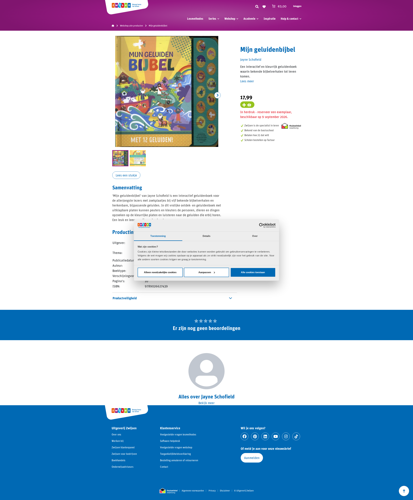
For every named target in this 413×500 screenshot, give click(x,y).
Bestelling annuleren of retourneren (179, 460)
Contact (164, 466)
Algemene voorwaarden (193, 490)
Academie (249, 19)
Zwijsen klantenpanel (123, 447)
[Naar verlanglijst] (264, 6)
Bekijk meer (206, 403)
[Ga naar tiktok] (296, 436)
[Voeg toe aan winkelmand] (247, 104)
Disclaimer (225, 490)
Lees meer (247, 81)
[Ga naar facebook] (244, 436)
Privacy (212, 490)
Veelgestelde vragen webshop (176, 447)
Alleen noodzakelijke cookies (160, 272)
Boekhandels (118, 460)
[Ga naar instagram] (286, 436)
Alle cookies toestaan (253, 272)
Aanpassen (204, 272)
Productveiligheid (125, 298)
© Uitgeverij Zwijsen (244, 490)
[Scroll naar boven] (404, 491)
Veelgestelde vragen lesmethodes (178, 434)
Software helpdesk (170, 441)
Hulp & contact (289, 19)
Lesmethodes (195, 19)
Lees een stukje (126, 175)
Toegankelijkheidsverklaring (175, 453)
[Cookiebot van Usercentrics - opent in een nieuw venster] (261, 225)
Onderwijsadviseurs (122, 466)
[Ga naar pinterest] (255, 436)
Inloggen (297, 6)
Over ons (116, 434)
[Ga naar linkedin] (265, 436)
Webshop (229, 19)
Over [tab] (255, 236)
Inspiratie (270, 19)
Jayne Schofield (250, 59)
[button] (217, 95)
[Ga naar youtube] (275, 436)
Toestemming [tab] (158, 236)
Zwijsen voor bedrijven (124, 453)
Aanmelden (252, 458)
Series (212, 19)
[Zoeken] (257, 6)
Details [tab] (207, 236)
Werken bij (118, 441)
